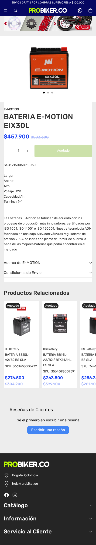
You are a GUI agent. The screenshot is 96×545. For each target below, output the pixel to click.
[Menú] (5, 10)
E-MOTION (11, 109)
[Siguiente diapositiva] (88, 345)
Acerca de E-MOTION (22, 262)
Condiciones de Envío (22, 272)
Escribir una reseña (48, 430)
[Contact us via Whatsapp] (80, 10)
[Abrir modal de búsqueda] (15, 10)
